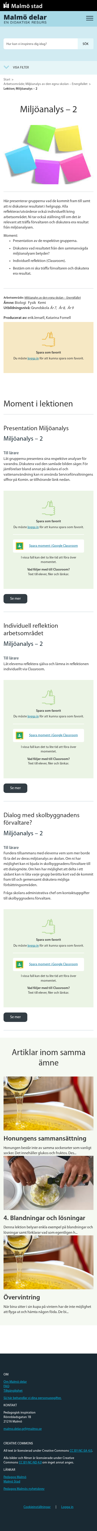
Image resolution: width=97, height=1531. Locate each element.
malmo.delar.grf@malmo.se (23, 1429)
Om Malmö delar (15, 1382)
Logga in (67, 1507)
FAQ (6, 1386)
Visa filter (21, 67)
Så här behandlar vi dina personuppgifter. (32, 1398)
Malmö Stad (12, 1481)
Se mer (15, 599)
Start (7, 79)
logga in (33, 358)
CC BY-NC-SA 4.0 (81, 1451)
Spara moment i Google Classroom (53, 546)
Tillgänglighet (13, 1391)
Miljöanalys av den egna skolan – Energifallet (52, 297)
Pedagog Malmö (15, 1477)
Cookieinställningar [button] (37, 1507)
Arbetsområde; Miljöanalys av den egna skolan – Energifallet (46, 84)
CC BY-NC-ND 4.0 (30, 1462)
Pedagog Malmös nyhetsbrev (24, 1489)
